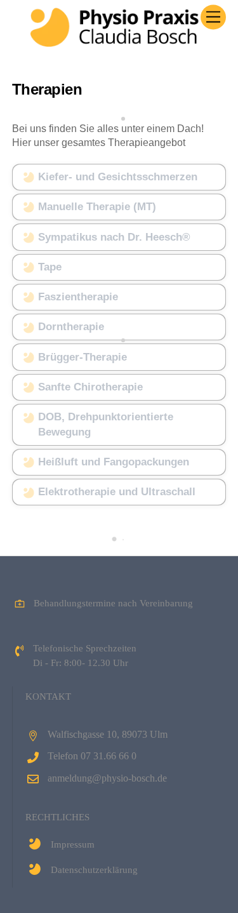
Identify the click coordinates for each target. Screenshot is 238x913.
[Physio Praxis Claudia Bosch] (116, 41)
